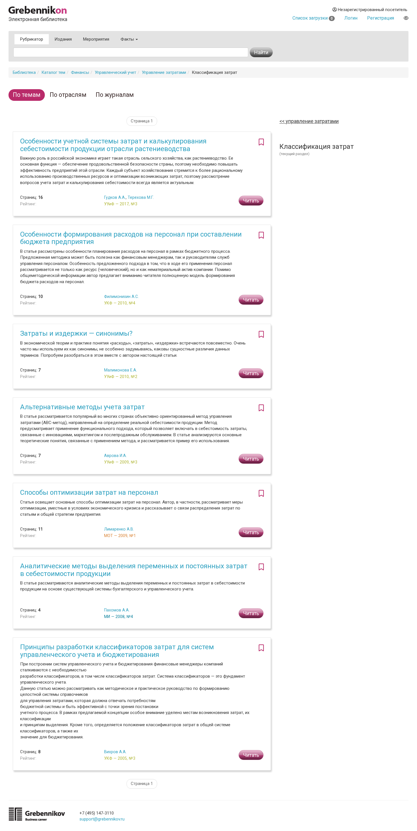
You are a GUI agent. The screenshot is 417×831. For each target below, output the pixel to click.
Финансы (80, 72)
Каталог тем (53, 72)
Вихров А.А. (115, 751)
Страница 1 (142, 121)
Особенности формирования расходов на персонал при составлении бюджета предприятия (131, 238)
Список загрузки (312, 18)
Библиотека (24, 72)
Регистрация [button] (380, 18)
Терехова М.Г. (141, 197)
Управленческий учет (115, 72)
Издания (63, 39)
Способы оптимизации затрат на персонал (89, 492)
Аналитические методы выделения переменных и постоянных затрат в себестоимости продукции (133, 569)
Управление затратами (164, 72)
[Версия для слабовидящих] (406, 18)
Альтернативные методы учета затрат (82, 407)
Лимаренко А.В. (119, 529)
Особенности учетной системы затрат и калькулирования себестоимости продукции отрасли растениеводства (113, 145)
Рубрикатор (31, 39)
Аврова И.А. (115, 455)
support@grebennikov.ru (102, 819)
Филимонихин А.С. (121, 296)
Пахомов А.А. (117, 610)
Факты (128, 39)
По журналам (115, 94)
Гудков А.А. (115, 197)
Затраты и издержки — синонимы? (76, 333)
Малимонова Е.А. (120, 370)
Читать (251, 201)
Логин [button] (350, 18)
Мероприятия (96, 39)
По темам (27, 94)
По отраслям (68, 94)
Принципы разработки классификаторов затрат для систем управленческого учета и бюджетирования (117, 650)
